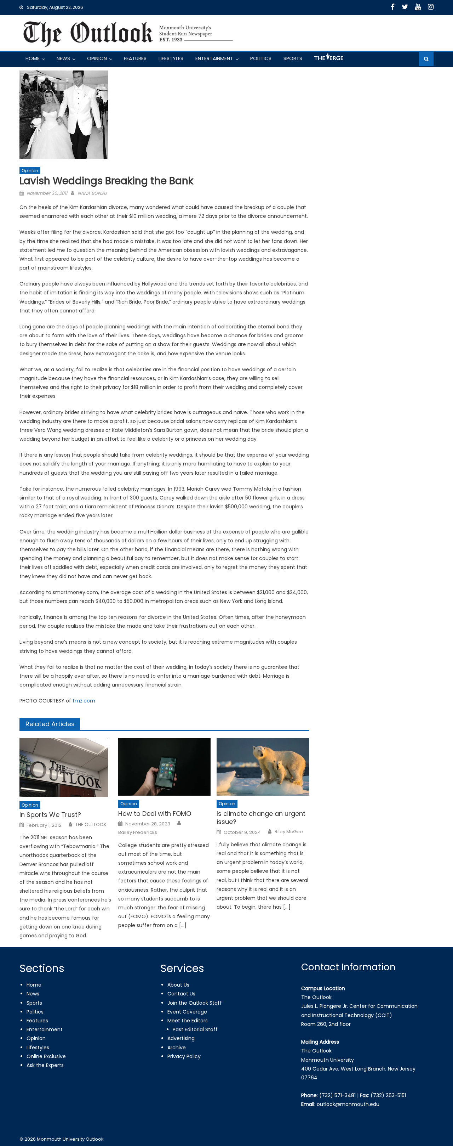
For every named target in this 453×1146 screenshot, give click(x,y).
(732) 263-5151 (388, 1095)
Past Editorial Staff (195, 1029)
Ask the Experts (45, 1065)
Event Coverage (187, 1011)
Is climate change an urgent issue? (261, 817)
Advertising (181, 1038)
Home (32, 58)
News (63, 58)
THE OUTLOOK (91, 825)
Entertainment (214, 58)
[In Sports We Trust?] (65, 767)
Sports (292, 58)
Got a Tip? (328, 59)
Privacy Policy (184, 1056)
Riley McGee (289, 832)
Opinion (97, 58)
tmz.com (84, 700)
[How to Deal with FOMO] (164, 767)
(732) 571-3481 (337, 1095)
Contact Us (181, 993)
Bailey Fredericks (137, 832)
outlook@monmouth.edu (348, 1104)
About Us (178, 984)
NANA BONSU (92, 193)
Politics (260, 58)
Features (135, 58)
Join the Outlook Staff (194, 1002)
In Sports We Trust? (50, 815)
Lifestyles (171, 58)
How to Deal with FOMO (154, 813)
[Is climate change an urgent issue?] (263, 767)
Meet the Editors (187, 1020)
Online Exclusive (46, 1056)
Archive (176, 1047)
